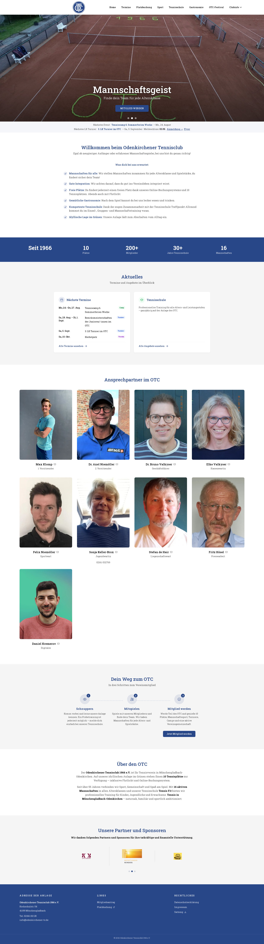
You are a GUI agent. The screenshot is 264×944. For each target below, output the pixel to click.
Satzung (178, 912)
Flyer (187, 129)
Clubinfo (234, 7)
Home (112, 7)
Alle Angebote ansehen (152, 346)
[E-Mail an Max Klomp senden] (55, 464)
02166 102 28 (30, 916)
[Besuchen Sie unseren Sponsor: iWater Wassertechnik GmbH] (132, 849)
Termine (126, 7)
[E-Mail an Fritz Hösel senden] (226, 552)
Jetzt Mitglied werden (179, 733)
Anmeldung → (175, 129)
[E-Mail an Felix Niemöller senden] (57, 552)
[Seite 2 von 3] (132, 857)
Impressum (180, 907)
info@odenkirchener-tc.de (34, 920)
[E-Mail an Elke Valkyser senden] (229, 464)
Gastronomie (196, 7)
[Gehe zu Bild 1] (128, 118)
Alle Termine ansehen (71, 346)
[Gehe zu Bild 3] (136, 118)
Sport (160, 7)
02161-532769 (103, 562)
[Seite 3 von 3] (135, 857)
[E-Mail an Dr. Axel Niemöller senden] (117, 464)
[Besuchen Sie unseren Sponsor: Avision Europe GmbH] (86, 849)
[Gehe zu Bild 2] (132, 118)
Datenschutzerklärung (186, 902)
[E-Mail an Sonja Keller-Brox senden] (116, 552)
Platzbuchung (144, 7)
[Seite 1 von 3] (129, 857)
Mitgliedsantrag (106, 902)
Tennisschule (176, 7)
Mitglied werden (132, 108)
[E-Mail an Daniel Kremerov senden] (58, 643)
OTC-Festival (216, 7)
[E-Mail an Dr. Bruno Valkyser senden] (174, 464)
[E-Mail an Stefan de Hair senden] (171, 552)
